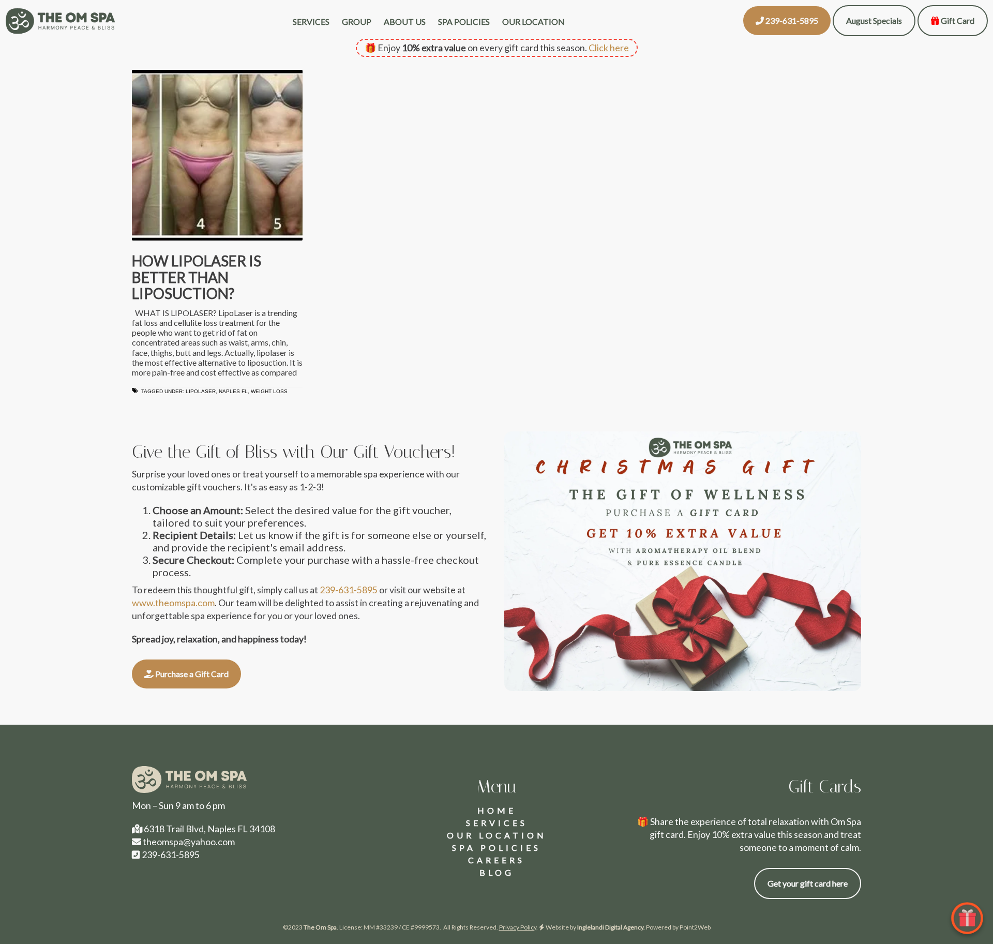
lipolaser (201, 391)
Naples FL (233, 391)
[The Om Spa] (60, 20)
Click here (609, 47)
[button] (787, 20)
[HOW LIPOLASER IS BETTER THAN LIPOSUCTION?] (217, 155)
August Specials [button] (874, 20)
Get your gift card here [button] (808, 883)
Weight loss (269, 391)
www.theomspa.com (173, 602)
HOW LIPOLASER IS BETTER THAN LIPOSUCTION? (196, 277)
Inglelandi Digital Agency (610, 927)
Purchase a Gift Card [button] (191, 674)
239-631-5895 (349, 589)
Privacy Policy (517, 927)
